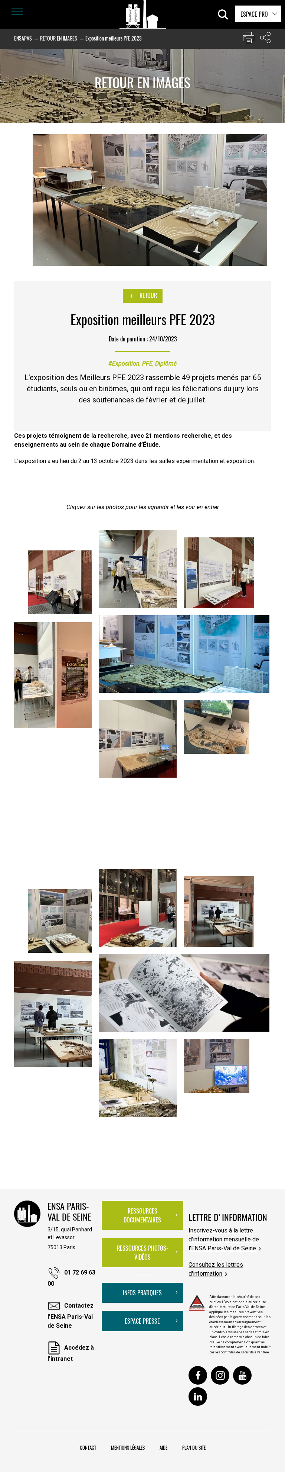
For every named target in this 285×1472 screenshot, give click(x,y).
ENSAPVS (23, 38)
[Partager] (265, 39)
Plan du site (194, 1447)
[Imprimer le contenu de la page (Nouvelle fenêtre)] (248, 39)
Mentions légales (128, 1447)
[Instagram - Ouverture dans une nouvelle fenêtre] (220, 1375)
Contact (88, 1447)
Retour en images (58, 38)
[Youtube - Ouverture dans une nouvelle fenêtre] (242, 1375)
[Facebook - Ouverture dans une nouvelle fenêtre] (198, 1375)
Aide (163, 1447)
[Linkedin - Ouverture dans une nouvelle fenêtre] (198, 1396)
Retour (147, 295)
